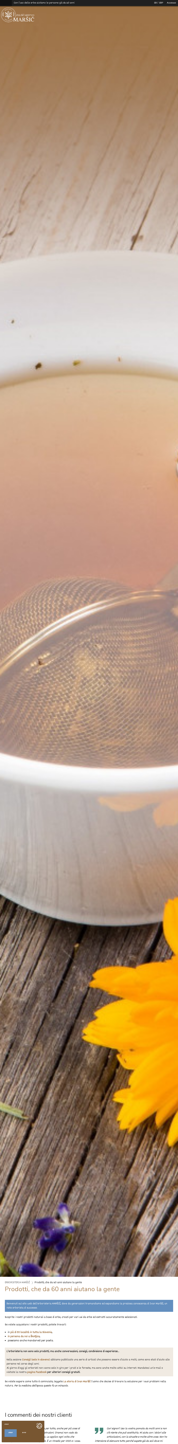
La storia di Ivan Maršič (77, 1382)
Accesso (171, 3)
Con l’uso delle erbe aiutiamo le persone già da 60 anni (44, 3)
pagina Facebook (37, 1372)
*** (11, 1433)
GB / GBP (158, 3)
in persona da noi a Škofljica (24, 1337)
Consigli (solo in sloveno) (36, 1360)
